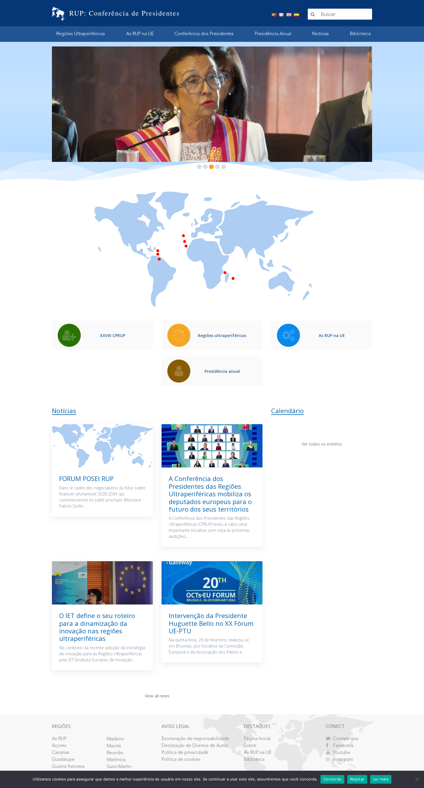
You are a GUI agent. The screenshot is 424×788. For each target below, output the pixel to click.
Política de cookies (181, 759)
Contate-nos (345, 739)
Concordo (332, 779)
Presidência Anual (273, 34)
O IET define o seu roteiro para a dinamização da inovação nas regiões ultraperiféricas (97, 627)
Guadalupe (63, 759)
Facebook (343, 746)
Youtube (341, 752)
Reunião (115, 753)
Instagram (343, 759)
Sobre (250, 746)
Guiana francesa (68, 766)
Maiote (114, 746)
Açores (59, 746)
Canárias (60, 752)
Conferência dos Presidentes (204, 34)
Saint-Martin (119, 767)
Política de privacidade (185, 752)
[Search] (313, 14)
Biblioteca (360, 34)
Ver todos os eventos (322, 444)
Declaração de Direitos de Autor (195, 746)
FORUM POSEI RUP (86, 478)
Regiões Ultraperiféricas (80, 34)
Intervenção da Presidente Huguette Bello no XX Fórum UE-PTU (211, 623)
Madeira (115, 739)
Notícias (320, 34)
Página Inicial (257, 739)
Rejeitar (357, 779)
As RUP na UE (140, 34)
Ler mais (381, 779)
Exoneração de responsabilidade (195, 739)
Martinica (116, 760)
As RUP (59, 739)
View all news (157, 696)
